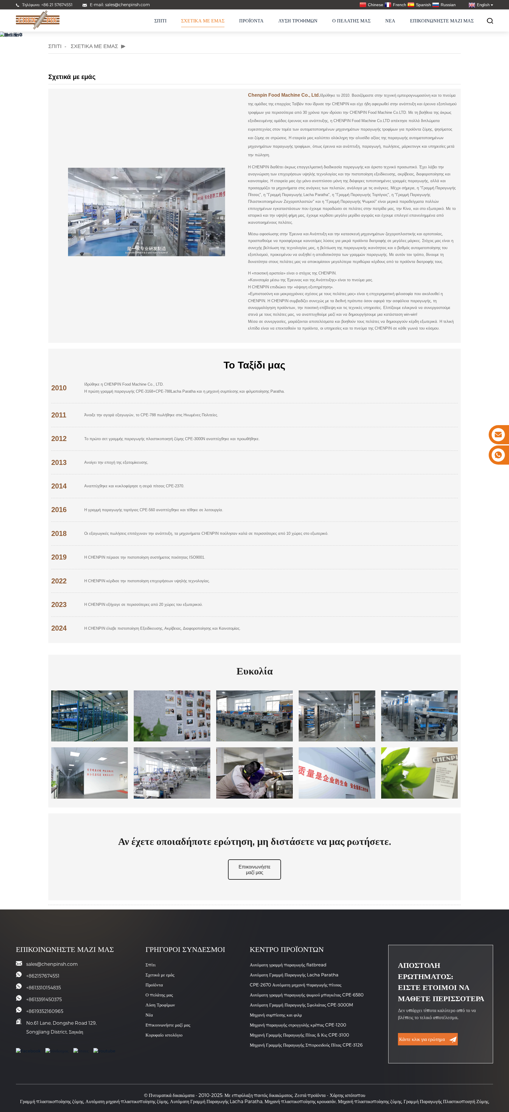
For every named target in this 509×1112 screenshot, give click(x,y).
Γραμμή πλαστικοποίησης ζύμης (51, 1101)
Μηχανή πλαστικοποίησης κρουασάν (300, 1101)
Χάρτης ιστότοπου (347, 1095)
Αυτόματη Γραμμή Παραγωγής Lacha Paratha (294, 974)
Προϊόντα (251, 20)
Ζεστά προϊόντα (310, 1095)
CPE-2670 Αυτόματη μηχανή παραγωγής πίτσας (295, 984)
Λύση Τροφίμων (298, 20)
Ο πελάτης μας (351, 20)
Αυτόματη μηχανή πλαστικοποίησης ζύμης (126, 1101)
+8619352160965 (44, 1011)
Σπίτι (160, 20)
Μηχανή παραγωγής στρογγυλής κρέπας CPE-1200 (298, 1024)
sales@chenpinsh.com (52, 964)
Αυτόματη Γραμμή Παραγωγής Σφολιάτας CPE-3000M (301, 1004)
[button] (254, 869)
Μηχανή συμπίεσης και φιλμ (276, 1014)
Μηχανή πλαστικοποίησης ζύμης (369, 1101)
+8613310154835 (43, 987)
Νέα (390, 20)
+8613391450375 (44, 999)
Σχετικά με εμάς (202, 20)
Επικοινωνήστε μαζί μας (442, 20)
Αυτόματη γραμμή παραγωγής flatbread (288, 964)
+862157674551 (43, 975)
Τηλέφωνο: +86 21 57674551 (47, 4)
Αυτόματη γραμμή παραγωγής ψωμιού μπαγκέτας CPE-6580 (306, 994)
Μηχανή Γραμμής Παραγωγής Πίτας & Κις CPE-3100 (299, 1034)
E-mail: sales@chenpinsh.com (120, 4)
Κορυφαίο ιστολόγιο (164, 1034)
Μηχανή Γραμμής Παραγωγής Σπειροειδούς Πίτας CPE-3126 (306, 1044)
